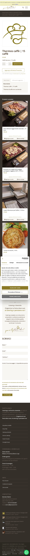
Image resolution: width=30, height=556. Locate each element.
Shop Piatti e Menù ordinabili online (12, 12)
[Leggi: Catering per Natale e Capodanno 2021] (3, 532)
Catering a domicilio (6, 432)
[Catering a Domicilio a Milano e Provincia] (15, 34)
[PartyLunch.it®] (12, 7)
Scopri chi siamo (6, 439)
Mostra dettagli (21, 138)
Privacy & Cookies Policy (21, 550)
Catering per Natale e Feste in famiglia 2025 (16, 512)
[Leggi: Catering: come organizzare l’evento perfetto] (3, 522)
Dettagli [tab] (12, 262)
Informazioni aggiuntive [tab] (17, 80)
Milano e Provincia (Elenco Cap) (10, 453)
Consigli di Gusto (6, 442)
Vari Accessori (16, 73)
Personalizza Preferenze (14, 292)
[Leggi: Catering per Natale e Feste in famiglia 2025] (3, 513)
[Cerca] (22, 7)
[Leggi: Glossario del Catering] (3, 528)
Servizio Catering (6, 435)
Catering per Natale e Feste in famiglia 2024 (16, 517)
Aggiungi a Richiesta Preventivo (13, 70)
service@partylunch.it (11, 505)
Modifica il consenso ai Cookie (8, 552)
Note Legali (13, 550)
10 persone (23, 73)
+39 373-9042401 (12, 503)
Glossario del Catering (11, 527)
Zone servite (5, 487)
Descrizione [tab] (6, 80)
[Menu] (26, 7)
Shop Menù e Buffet (6, 425)
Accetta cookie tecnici (15, 296)
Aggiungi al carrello (17, 63)
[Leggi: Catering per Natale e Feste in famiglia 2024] (3, 517)
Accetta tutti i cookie (15, 287)
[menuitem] (22, 7)
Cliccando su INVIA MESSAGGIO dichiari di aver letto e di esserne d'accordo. (14, 386)
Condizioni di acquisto (7, 484)
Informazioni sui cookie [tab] (22, 262)
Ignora (16, 4)
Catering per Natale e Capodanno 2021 (15, 531)
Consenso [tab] (4, 262)
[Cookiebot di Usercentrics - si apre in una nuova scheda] (22, 258)
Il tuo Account (5, 480)
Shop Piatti (4, 428)
